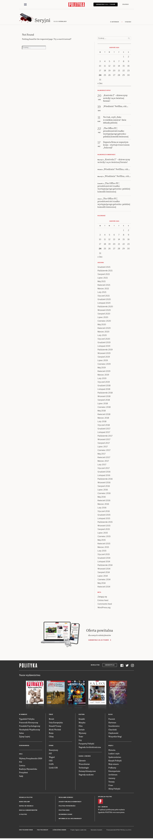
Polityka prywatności (67, 806)
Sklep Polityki (114, 788)
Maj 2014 (102, 583)
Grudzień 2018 (104, 385)
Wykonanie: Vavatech (96, 830)
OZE (51, 760)
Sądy (21, 776)
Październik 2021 (105, 270)
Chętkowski (113, 733)
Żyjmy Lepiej (24, 736)
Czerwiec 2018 (104, 407)
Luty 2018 (102, 421)
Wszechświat (84, 764)
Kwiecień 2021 (104, 285)
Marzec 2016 (103, 504)
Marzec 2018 (103, 418)
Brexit (51, 718)
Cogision (77, 830)
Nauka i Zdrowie (85, 756)
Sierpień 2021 (104, 274)
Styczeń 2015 (104, 554)
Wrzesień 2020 (104, 310)
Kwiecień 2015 (104, 543)
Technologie (84, 767)
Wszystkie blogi (115, 736)
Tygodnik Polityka (26, 718)
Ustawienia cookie (65, 814)
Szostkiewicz (114, 726)
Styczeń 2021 (104, 296)
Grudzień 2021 (104, 267)
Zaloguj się (102, 596)
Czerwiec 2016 (104, 493)
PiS (20, 761)
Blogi (110, 714)
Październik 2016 (105, 479)
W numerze (23, 714)
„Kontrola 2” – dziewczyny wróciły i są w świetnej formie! (114, 161)
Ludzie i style (114, 753)
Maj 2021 (102, 281)
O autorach (114, 22)
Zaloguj (125, 4)
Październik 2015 (105, 522)
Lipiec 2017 (103, 446)
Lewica (22, 765)
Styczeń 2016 (104, 511)
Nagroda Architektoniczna (90, 747)
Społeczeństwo (114, 757)
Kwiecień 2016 (104, 500)
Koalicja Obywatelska (28, 769)
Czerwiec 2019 (104, 364)
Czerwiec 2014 (104, 579)
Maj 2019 (102, 367)
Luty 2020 (102, 335)
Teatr (81, 736)
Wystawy (82, 733)
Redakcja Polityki (26, 797)
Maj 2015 (102, 540)
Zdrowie (82, 760)
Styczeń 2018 (104, 425)
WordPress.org (104, 607)
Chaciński (112, 729)
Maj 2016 (102, 497)
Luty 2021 (102, 292)
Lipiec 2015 (103, 533)
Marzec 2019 (103, 375)
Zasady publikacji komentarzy (70, 801)
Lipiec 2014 (103, 576)
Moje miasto (113, 764)
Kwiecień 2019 (104, 371)
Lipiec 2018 (103, 403)
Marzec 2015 (103, 547)
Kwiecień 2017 (104, 457)
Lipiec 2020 (103, 317)
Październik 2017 (105, 436)
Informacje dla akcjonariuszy (70, 818)
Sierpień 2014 (104, 572)
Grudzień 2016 (104, 472)
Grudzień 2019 (104, 342)
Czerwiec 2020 (104, 321)
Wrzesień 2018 (104, 396)
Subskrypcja (110, 665)
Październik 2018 (105, 392)
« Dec (100, 83)
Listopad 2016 (104, 475)
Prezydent (23, 772)
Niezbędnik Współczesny (29, 729)
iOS (99, 807)
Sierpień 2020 (104, 313)
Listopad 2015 (104, 518)
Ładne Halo (83, 830)
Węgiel (52, 757)
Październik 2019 (105, 349)
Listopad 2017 (104, 432)
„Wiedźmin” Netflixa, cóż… (116, 169)
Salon (21, 733)
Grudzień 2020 (104, 299)
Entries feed (103, 600)
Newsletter (95, 665)
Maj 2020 (102, 324)
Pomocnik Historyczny (28, 722)
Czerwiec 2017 (104, 450)
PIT (50, 753)
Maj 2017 (102, 454)
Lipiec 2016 (103, 489)
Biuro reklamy (24, 801)
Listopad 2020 (104, 303)
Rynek (51, 745)
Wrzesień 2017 (104, 439)
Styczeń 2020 (104, 339)
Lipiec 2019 (103, 360)
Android (105, 807)
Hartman (112, 722)
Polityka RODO (64, 810)
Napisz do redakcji (26, 806)
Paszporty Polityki (86, 743)
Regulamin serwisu (66, 797)
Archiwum (112, 774)
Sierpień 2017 (104, 443)
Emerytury (53, 750)
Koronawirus (24, 745)
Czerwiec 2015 (104, 536)
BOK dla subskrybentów (28, 810)
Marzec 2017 (103, 461)
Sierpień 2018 (104, 400)
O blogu (128, 22)
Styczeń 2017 (104, 468)
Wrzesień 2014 (104, 568)
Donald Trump (55, 726)
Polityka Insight (42, 830)
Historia (111, 750)
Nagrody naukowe (86, 774)
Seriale (82, 729)
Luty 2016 (102, 507)
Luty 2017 (102, 464)
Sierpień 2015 (104, 529)
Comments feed (105, 604)
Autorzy (111, 778)
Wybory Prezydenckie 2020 (30, 758)
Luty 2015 (102, 551)
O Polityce (23, 814)
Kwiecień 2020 (104, 328)
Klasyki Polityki (115, 760)
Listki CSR (53, 767)
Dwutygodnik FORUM (26, 830)
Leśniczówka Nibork (59, 830)
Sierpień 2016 (104, 486)
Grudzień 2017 (104, 428)
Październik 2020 (105, 306)
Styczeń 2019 (104, 382)
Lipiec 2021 (103, 278)
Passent (111, 718)
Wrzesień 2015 (104, 525)
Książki (82, 718)
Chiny (51, 736)
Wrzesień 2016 (104, 482)
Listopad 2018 (104, 389)
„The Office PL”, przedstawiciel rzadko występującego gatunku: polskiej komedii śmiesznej (114, 187)
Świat (51, 714)
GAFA (51, 764)
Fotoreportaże (114, 771)
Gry (80, 740)
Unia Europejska (56, 722)
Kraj (20, 754)
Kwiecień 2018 (104, 414)
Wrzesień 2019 (104, 353)
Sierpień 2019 (104, 357)
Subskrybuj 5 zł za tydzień (98, 640)
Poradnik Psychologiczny (29, 726)
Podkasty (112, 767)
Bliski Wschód (55, 729)
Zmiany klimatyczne (87, 771)
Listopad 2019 (104, 346)
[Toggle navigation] (25, 5)
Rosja (51, 733)
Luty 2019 (102, 378)
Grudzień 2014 (104, 558)
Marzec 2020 (103, 331)
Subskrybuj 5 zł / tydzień (105, 4)
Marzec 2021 (103, 288)
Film (81, 726)
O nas (110, 785)
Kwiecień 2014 (104, 586)
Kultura (82, 714)
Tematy (111, 781)
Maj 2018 (102, 410)
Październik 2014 (105, 565)
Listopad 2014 (104, 561)
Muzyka (82, 722)
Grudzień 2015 (104, 515)
